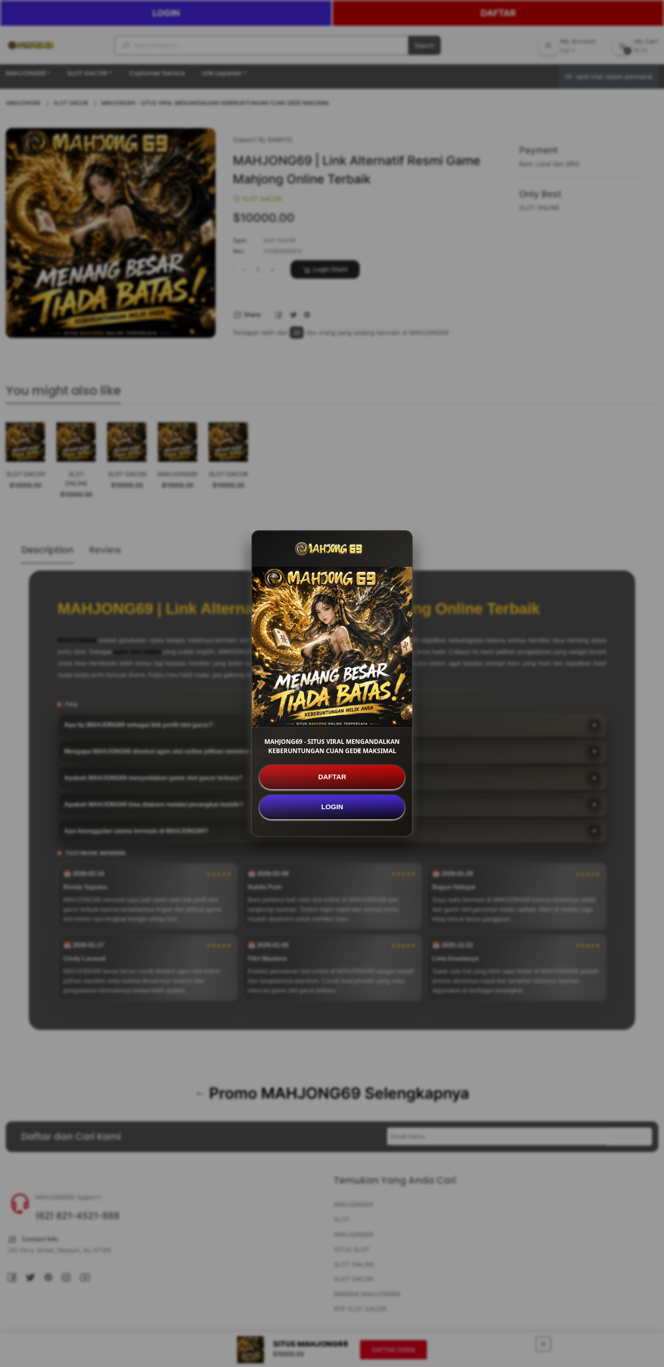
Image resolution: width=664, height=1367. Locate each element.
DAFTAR (332, 777)
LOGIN (332, 807)
